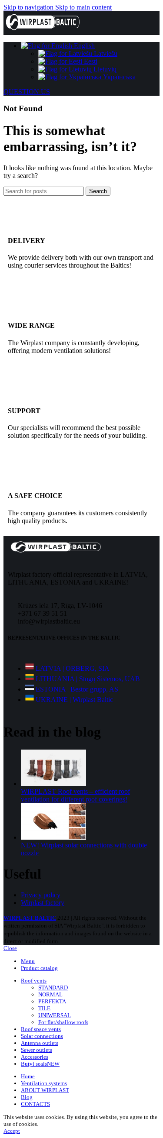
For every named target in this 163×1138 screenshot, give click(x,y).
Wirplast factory (42, 902)
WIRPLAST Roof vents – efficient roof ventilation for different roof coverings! (75, 795)
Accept (11, 1131)
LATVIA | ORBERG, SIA (73, 668)
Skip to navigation (29, 7)
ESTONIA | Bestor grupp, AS (77, 689)
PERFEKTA (52, 1001)
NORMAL (50, 994)
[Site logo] (42, 30)
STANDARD (53, 987)
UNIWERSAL (54, 1015)
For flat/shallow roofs (63, 1022)
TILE (44, 1008)
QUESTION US (26, 91)
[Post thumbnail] (53, 783)
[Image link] (55, 551)
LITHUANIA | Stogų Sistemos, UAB (88, 678)
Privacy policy (40, 895)
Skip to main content (83, 7)
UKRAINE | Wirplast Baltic (74, 699)
